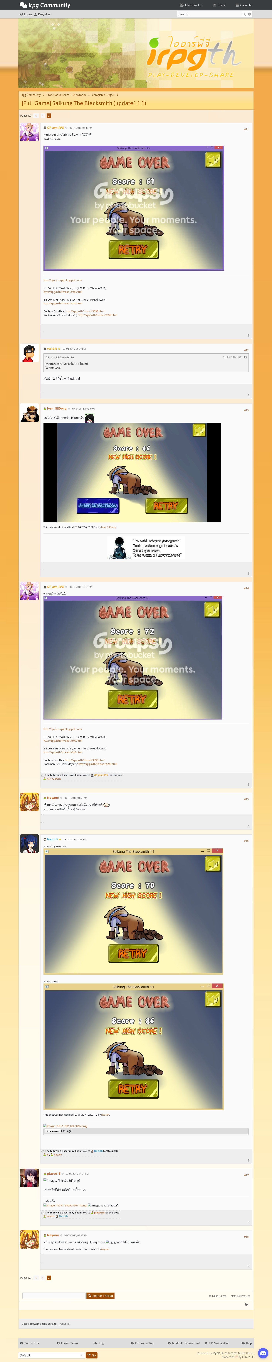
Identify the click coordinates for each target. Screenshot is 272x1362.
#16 (246, 841)
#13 (246, 410)
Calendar (246, 5)
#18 (246, 1236)
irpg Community (31, 95)
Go (93, 1355)
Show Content (53, 1131)
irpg (100, 1343)
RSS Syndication (218, 1343)
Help (248, 1343)
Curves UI (247, 1357)
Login (27, 14)
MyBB (216, 1353)
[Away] (59, 349)
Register (44, 14)
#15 (246, 799)
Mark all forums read (185, 1343)
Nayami (52, 798)
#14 (246, 588)
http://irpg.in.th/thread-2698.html (97, 315)
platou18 (53, 1174)
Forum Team (69, 1343)
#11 (246, 129)
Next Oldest (218, 1296)
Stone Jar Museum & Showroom (66, 95)
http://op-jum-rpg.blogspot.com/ (62, 280)
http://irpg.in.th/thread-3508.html (62, 292)
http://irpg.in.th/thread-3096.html (85, 311)
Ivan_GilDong (56, 408)
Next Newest (239, 1296)
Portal (221, 5)
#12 (246, 350)
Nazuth (105, 1114)
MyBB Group (245, 1353)
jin (47, 1154)
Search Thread (102, 1296)
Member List (193, 5)
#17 (246, 1175)
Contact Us (31, 1343)
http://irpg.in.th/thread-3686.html (62, 303)
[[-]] (42, 775)
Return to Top (144, 1343)
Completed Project (103, 95)
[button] (249, 335)
